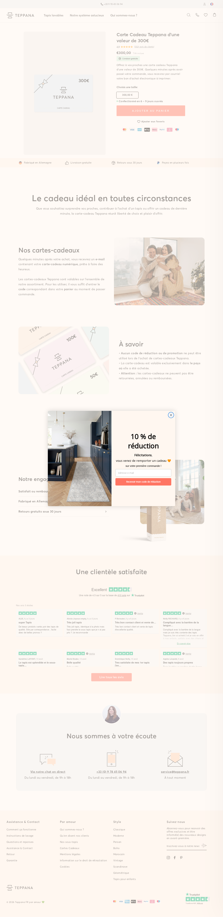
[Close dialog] (171, 415)
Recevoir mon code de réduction (143, 481)
